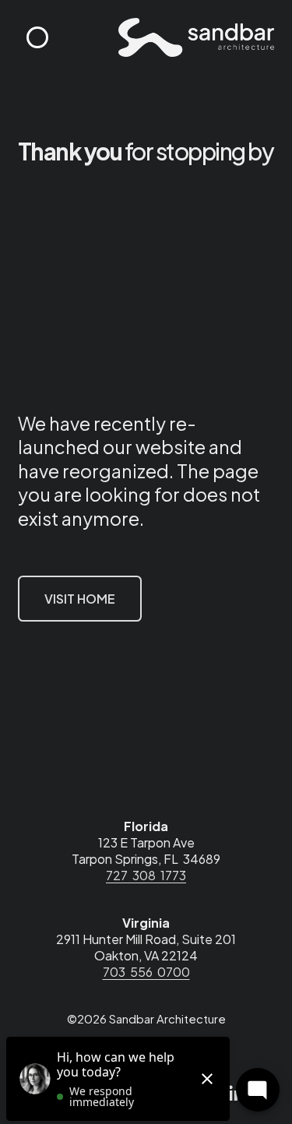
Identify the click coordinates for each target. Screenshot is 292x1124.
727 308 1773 (146, 875)
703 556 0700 (146, 972)
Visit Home (79, 598)
